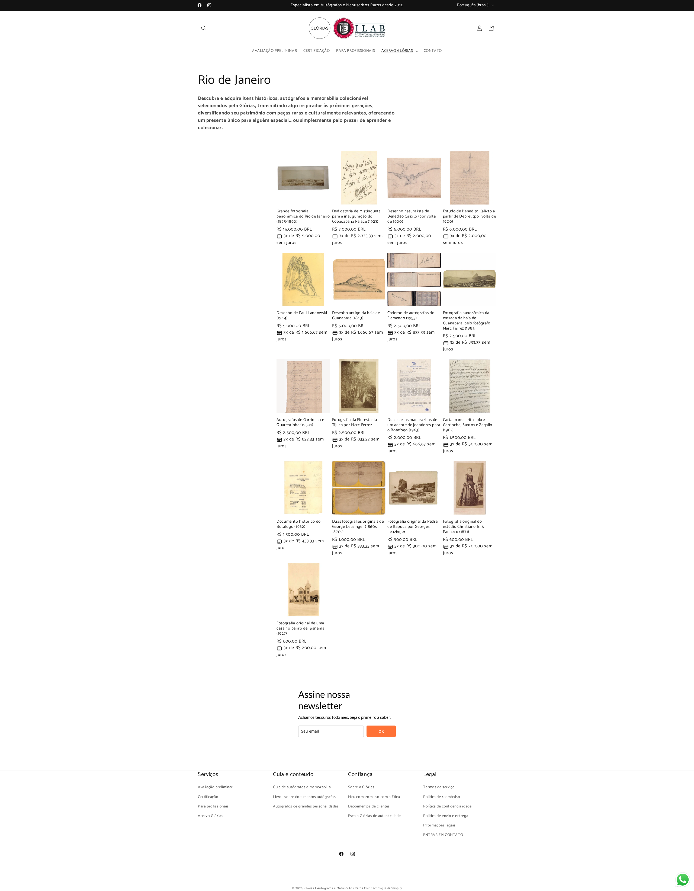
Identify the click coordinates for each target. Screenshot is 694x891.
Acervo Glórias (210, 816)
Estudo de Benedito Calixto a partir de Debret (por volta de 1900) (469, 216)
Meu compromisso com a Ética (374, 797)
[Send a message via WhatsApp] (682, 879)
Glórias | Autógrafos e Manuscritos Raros (333, 888)
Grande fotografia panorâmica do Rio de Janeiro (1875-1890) (303, 216)
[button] (204, 28)
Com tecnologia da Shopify (383, 888)
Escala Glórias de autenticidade (374, 816)
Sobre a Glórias (361, 787)
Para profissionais (213, 806)
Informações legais (439, 825)
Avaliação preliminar (215, 787)
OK (381, 731)
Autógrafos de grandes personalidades (306, 806)
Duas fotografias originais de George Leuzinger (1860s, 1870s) (358, 527)
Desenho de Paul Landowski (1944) (302, 316)
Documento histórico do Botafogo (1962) (299, 524)
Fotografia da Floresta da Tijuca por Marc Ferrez (354, 422)
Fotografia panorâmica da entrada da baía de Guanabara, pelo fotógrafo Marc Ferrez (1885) (466, 321)
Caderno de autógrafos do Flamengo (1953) (411, 316)
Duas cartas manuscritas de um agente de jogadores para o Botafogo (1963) (413, 425)
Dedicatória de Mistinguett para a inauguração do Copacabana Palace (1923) (356, 216)
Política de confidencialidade (447, 806)
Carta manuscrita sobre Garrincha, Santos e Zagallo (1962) (468, 425)
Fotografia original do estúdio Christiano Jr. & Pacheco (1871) (464, 527)
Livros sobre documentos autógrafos (304, 797)
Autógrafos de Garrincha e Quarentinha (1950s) (300, 422)
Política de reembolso (441, 797)
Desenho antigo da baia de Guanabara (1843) (356, 316)
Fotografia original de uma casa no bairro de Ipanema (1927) (300, 628)
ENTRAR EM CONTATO (443, 835)
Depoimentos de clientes (369, 806)
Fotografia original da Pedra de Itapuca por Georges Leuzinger (412, 527)
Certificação (208, 797)
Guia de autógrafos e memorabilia (302, 787)
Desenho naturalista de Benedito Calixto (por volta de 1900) (411, 216)
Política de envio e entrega (445, 816)
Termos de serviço (439, 787)
